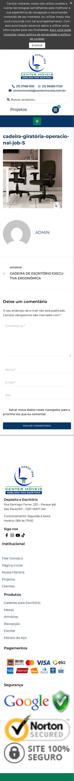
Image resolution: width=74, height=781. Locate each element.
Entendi (37, 45)
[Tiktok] (23, 535)
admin (42, 232)
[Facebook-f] (6, 535)
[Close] (71, 3)
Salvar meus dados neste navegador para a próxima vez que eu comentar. (36, 412)
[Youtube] (18, 535)
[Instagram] (12, 535)
